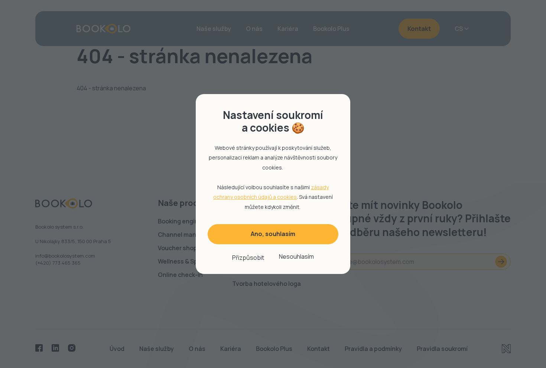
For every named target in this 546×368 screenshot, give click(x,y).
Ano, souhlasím (273, 234)
